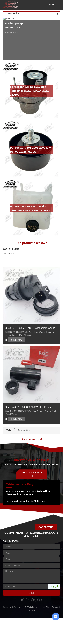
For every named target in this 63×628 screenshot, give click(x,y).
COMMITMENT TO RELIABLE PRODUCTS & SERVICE (31, 534)
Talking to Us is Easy (19, 484)
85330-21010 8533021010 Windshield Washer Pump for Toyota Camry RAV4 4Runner (30, 328)
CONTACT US (45, 527)
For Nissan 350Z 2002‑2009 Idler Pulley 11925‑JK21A (31, 149)
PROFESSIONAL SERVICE (31, 460)
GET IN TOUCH (12, 540)
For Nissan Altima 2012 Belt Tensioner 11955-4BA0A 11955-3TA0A (30, 90)
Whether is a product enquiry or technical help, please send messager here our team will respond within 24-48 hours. (28, 496)
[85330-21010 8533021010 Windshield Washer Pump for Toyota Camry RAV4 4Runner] (31, 295)
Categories (13, 13)
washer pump (11, 248)
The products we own (31, 243)
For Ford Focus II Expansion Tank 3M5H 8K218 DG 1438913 (30, 208)
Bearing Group (24, 430)
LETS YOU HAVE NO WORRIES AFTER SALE (31, 464)
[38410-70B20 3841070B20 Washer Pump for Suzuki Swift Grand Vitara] (31, 374)
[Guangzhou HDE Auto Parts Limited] (10, 4)
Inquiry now (16, 339)
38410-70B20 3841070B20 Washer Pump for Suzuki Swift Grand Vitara (29, 407)
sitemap (32, 610)
